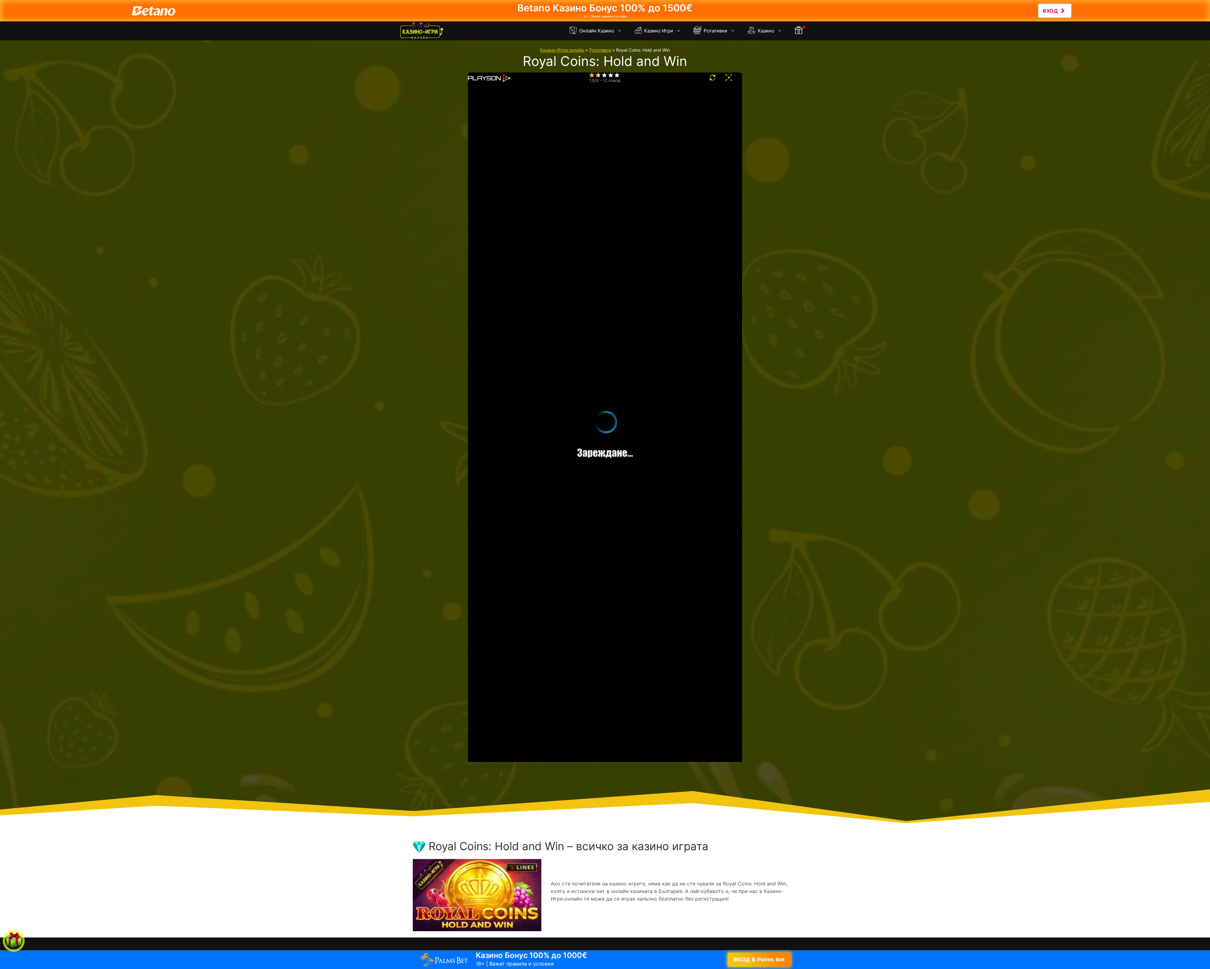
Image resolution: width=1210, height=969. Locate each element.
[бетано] (605, 10)
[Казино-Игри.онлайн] (421, 30)
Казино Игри (658, 31)
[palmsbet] (605, 959)
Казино (765, 31)
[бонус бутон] (799, 30)
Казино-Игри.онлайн (562, 50)
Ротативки (714, 31)
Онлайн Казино (596, 31)
